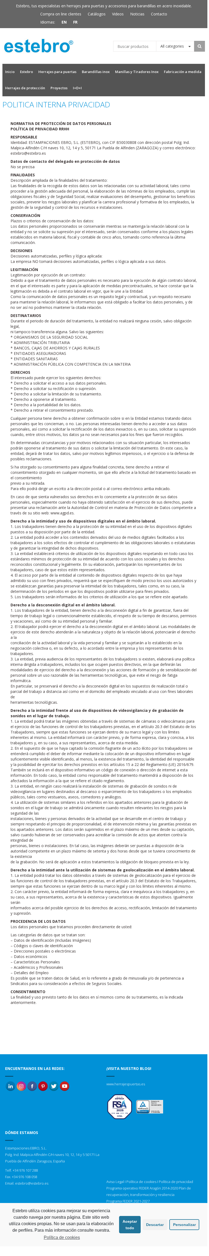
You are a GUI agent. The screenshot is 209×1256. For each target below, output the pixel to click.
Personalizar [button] (184, 1224)
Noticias (137, 13)
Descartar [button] (155, 1224)
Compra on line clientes (60, 13)
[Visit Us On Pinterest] (43, 1085)
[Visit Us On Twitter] (53, 1085)
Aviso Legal (115, 1181)
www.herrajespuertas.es (125, 1084)
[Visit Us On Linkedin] (10, 1085)
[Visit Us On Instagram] (21, 1085)
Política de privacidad (176, 1181)
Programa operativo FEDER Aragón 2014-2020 (142, 1188)
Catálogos (97, 13)
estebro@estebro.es (31, 1183)
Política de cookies (141, 1181)
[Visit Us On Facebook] (32, 1085)
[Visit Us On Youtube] (64, 1085)
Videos (118, 13)
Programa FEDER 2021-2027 (128, 1201)
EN (64, 22)
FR (75, 22)
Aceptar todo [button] (130, 1224)
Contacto (159, 13)
